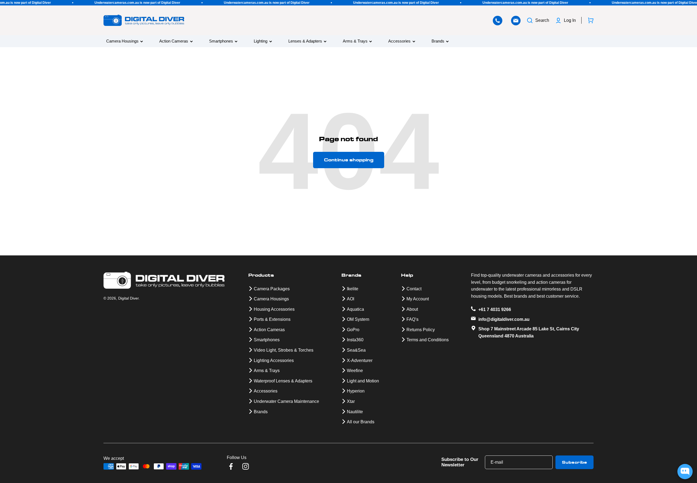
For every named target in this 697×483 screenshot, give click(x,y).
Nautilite (355, 411)
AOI (350, 299)
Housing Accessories (274, 309)
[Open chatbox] (685, 471)
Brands (438, 41)
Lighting (260, 41)
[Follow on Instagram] (245, 466)
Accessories (399, 41)
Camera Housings (122, 41)
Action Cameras (173, 41)
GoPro (353, 329)
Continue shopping (348, 160)
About (412, 309)
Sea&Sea (356, 350)
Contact (413, 288)
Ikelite (352, 288)
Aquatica (355, 309)
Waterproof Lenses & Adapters (283, 381)
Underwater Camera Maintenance (286, 401)
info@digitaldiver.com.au (504, 319)
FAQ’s (412, 319)
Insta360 (355, 339)
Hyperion (356, 391)
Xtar (351, 401)
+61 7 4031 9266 (494, 309)
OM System (358, 319)
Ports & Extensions (272, 319)
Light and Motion (363, 381)
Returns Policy (420, 329)
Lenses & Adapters (305, 41)
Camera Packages (272, 288)
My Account (417, 299)
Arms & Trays (355, 41)
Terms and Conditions (427, 339)
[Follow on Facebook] (231, 466)
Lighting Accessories (274, 360)
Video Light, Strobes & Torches (283, 350)
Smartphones (221, 41)
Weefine (355, 370)
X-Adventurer (359, 360)
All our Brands (360, 421)
